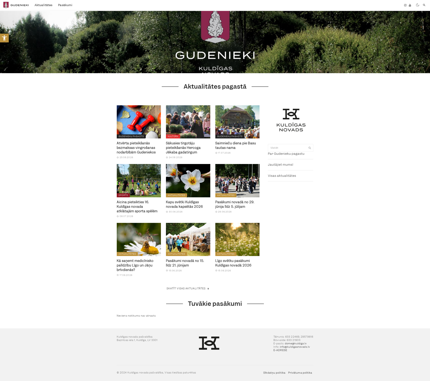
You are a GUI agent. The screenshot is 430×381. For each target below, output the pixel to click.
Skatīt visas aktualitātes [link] (186, 288)
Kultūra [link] (173, 136)
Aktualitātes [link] (43, 5)
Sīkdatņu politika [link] (274, 372)
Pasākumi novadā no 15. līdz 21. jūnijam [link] (185, 263)
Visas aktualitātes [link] (282, 176)
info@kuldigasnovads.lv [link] (295, 347)
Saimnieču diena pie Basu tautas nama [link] (235, 145)
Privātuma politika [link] (300, 372)
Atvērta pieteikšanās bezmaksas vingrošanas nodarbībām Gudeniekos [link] (136, 147)
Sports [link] (123, 195)
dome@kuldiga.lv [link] (296, 343)
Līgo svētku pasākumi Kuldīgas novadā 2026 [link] (233, 263)
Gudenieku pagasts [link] (131, 136)
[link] (4, 38)
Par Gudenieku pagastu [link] (286, 154)
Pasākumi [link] (65, 5)
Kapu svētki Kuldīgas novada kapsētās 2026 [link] (184, 204)
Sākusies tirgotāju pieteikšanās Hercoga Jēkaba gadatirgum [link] (183, 147)
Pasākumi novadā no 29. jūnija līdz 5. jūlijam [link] (234, 204)
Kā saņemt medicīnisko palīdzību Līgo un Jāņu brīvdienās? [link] (135, 265)
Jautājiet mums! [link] (280, 164)
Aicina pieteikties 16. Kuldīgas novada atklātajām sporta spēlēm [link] (137, 206)
